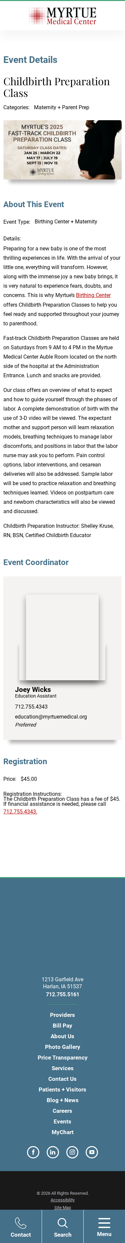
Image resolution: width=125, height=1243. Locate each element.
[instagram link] (72, 1152)
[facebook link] (33, 1152)
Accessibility (63, 1199)
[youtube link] (92, 1152)
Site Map (62, 1207)
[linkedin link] (53, 1152)
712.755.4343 (31, 707)
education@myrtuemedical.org (51, 721)
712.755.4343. (20, 812)
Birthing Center (93, 295)
